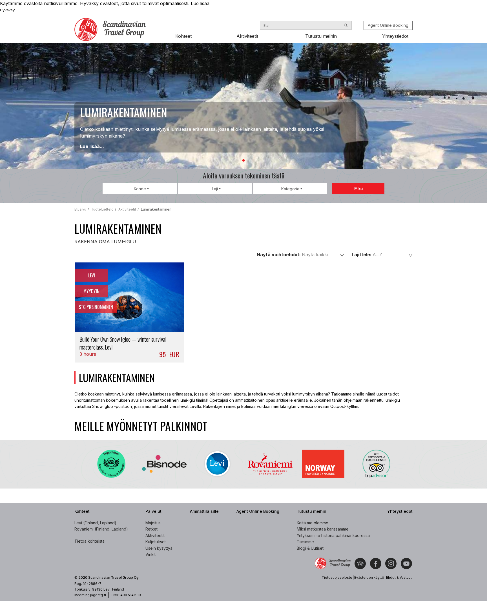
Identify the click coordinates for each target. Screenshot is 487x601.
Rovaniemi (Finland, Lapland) (101, 529)
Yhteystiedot (395, 36)
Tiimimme (305, 541)
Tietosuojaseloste (337, 577)
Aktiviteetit (247, 36)
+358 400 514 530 (126, 595)
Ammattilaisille (204, 511)
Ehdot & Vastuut (399, 577)
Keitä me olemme (312, 522)
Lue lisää (200, 3)
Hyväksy (7, 10)
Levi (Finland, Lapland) (95, 522)
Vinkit (150, 554)
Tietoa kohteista (89, 541)
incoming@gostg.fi (90, 595)
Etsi (358, 188)
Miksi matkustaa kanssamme (323, 529)
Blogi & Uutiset (310, 548)
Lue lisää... (92, 146)
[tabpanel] (243, 106)
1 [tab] (243, 160)
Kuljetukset (155, 541)
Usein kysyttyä (158, 548)
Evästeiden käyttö (369, 577)
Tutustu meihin (321, 36)
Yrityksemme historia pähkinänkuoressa (333, 535)
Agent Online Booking (388, 25)
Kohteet (183, 36)
